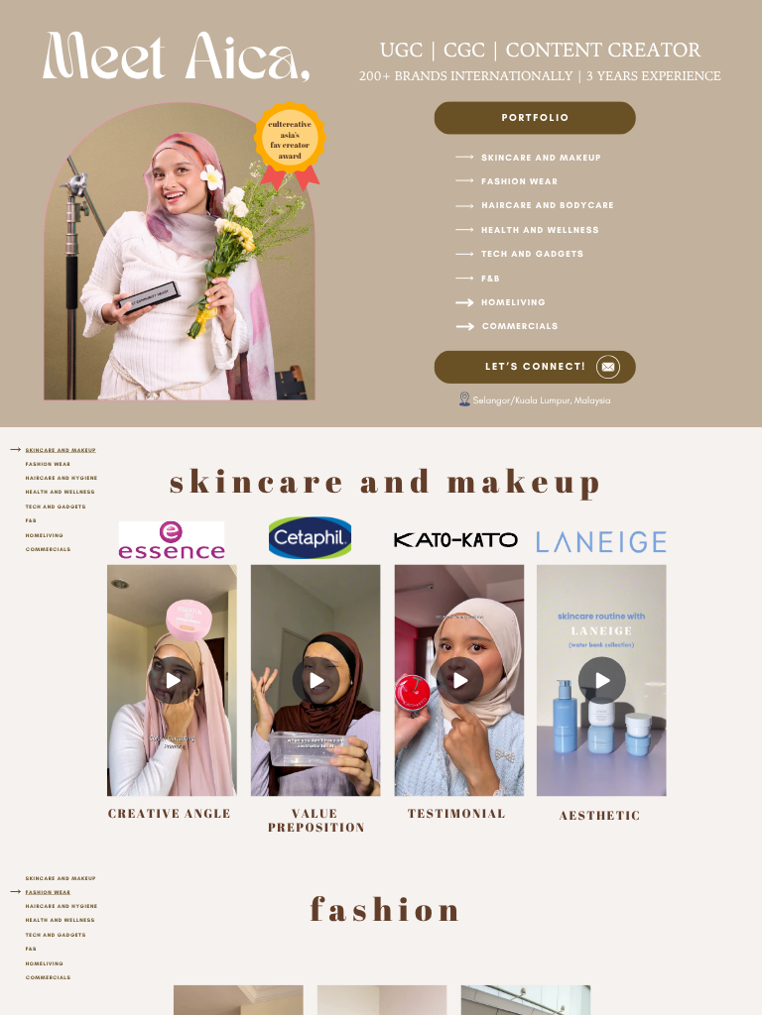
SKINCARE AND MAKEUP (541, 158)
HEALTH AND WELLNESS (540, 229)
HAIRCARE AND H (51, 478)
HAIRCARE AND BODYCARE (548, 205)
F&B (490, 278)
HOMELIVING (513, 302)
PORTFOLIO (536, 117)
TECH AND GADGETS (532, 254)
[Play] (315, 680)
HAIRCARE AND (48, 906)
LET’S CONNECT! (535, 367)
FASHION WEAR (519, 181)
